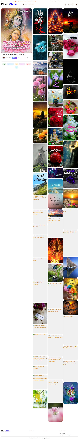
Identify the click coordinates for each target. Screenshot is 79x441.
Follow (14, 57)
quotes (28, 64)
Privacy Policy (53, 1)
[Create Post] (72, 4)
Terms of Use (68, 1)
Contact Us (75, 1)
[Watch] (69, 4)
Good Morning (10, 64)
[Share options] (46, 10)
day (4, 64)
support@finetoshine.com (65, 435)
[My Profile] (76, 4)
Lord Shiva (22, 64)
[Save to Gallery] (46, 12)
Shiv (16, 67)
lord (16, 64)
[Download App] (65, 4)
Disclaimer (60, 1)
